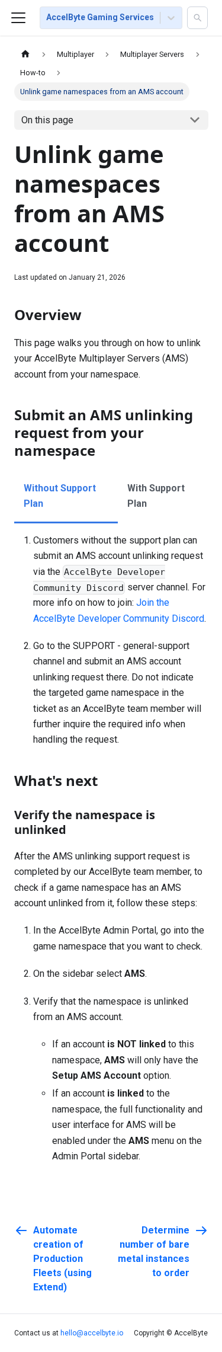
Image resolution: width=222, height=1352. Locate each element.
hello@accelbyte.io (91, 1333)
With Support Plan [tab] (156, 495)
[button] (197, 18)
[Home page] (25, 54)
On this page (47, 120)
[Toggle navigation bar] (18, 18)
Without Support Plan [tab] (60, 495)
